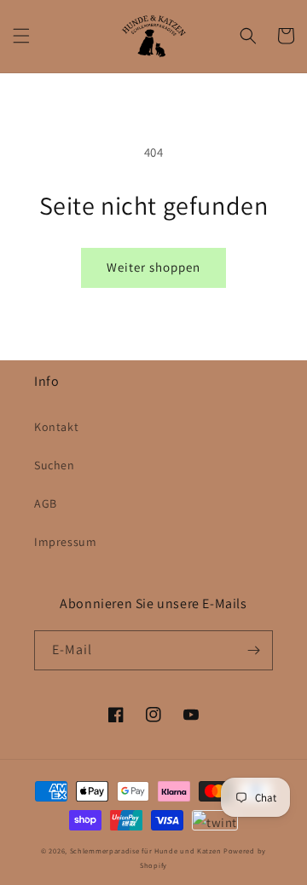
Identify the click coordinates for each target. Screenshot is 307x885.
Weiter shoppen (153, 267)
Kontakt (56, 426)
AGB (45, 503)
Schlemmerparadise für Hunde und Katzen (146, 850)
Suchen (54, 465)
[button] (21, 36)
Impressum (65, 541)
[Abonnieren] (253, 650)
